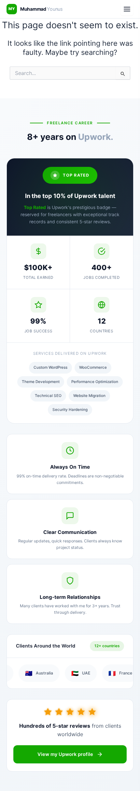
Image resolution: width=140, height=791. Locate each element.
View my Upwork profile (65, 754)
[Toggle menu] (126, 9)
